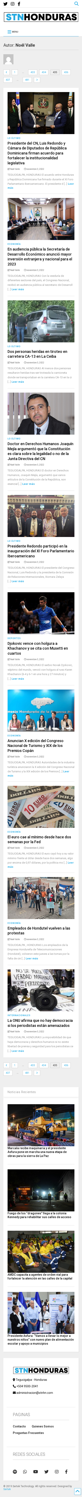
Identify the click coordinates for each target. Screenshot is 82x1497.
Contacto (19, 1426)
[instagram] (13, 4)
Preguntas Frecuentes (28, 1433)
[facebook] (19, 4)
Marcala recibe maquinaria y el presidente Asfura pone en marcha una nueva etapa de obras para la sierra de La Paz (37, 1151)
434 (44, 72)
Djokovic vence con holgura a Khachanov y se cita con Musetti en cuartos (38, 648)
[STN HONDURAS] (41, 20)
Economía (14, 244)
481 (27, 79)
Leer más (18, 289)
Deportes (14, 638)
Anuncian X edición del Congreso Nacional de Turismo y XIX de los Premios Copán (35, 746)
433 (32, 72)
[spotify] (15, 1471)
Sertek (7, 1489)
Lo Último (14, 138)
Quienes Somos (43, 1426)
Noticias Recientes (22, 1092)
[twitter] (5, 4)
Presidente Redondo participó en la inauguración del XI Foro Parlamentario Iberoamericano (41, 551)
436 (66, 72)
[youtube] (35, 1471)
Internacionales (19, 1015)
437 (8, 79)
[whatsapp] (25, 1471)
